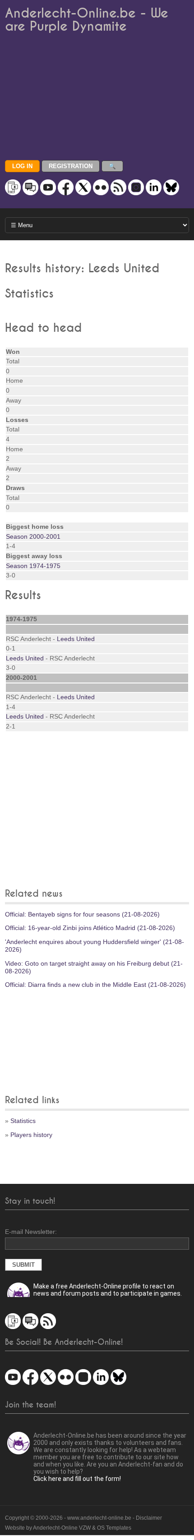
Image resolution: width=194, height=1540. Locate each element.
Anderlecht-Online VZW (62, 1528)
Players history (31, 1134)
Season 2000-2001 (33, 536)
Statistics (23, 1120)
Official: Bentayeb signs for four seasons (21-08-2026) (82, 914)
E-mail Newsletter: (31, 1231)
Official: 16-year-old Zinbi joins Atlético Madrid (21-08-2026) (90, 927)
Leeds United (76, 638)
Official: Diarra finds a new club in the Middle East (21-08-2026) (95, 984)
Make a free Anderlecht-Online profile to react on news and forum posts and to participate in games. (107, 1290)
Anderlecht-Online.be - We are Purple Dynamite (86, 20)
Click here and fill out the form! (77, 1478)
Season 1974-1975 (33, 565)
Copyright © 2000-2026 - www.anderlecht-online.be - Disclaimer (83, 1518)
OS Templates (114, 1528)
